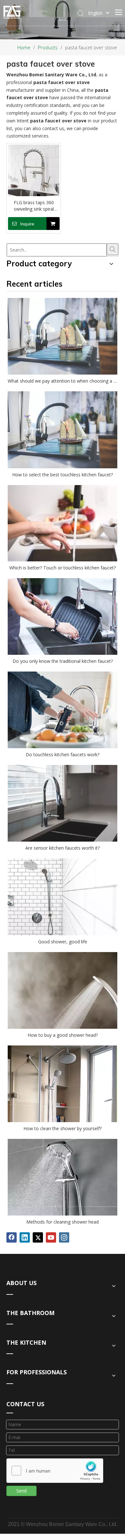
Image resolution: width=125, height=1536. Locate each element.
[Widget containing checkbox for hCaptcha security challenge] (55, 1471)
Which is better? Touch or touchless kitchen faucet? (62, 568)
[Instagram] (64, 1237)
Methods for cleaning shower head (62, 1222)
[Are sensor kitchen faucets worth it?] (62, 803)
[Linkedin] (25, 1237)
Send (21, 1491)
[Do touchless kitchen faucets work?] (62, 710)
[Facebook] (11, 1237)
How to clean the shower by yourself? (62, 1128)
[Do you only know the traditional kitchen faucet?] (62, 616)
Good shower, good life (62, 942)
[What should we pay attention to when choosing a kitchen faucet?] (62, 336)
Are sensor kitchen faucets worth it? (62, 848)
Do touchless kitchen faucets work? (62, 754)
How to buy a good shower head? (63, 1035)
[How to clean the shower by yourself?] (62, 1083)
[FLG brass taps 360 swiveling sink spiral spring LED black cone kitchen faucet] (33, 170)
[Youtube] (51, 1237)
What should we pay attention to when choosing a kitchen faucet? (62, 381)
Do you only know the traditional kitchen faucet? (63, 661)
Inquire (27, 223)
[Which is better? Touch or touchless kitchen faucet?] (62, 523)
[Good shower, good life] (62, 896)
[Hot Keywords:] (112, 249)
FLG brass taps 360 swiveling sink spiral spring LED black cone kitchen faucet (34, 205)
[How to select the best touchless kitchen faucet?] (62, 429)
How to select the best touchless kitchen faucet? (62, 475)
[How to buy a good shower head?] (62, 990)
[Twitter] (38, 1237)
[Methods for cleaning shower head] (62, 1177)
